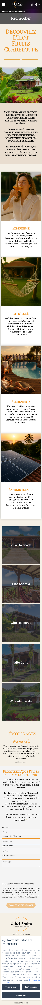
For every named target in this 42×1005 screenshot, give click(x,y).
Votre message (8, 855)
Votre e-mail (7, 845)
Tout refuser (10, 987)
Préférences (21, 995)
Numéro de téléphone (11, 836)
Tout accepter (31, 987)
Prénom (5, 827)
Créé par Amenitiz (21, 1003)
